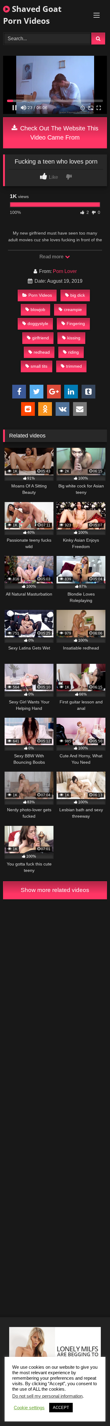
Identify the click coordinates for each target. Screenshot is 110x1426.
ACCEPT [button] (61, 1407)
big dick (77, 295)
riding (73, 352)
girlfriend (40, 337)
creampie (73, 309)
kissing (73, 337)
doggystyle (38, 323)
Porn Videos (40, 295)
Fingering (76, 323)
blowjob (38, 309)
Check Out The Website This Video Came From (58, 133)
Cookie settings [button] (29, 1407)
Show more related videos (55, 890)
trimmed (74, 366)
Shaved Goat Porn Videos (32, 14)
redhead (42, 352)
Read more (51, 256)
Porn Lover (65, 271)
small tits (39, 366)
